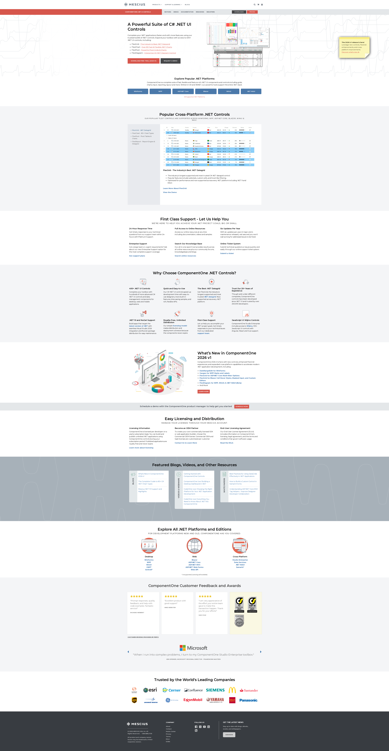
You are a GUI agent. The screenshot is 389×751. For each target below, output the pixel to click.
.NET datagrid (210, 297)
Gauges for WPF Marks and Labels (215, 373)
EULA (168, 739)
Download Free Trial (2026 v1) (143, 61)
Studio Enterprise (240, 560)
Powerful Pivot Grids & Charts (154, 50)
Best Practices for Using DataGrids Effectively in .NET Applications (243, 475)
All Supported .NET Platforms (194, 97)
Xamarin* (240, 567)
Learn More (204, 391)
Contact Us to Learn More (186, 443)
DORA (168, 741)
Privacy (168, 734)
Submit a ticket (227, 253)
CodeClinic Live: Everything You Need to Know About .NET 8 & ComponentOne (196, 501)
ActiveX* (149, 570)
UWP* (148, 567)
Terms (168, 736)
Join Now (229, 734)
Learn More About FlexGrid (175, 188)
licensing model (180, 326)
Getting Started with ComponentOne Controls (194, 475)
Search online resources (185, 256)
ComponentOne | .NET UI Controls (138, 12)
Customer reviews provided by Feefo (143, 637)
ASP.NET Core (183, 91)
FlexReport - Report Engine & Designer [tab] (143, 143)
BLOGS (187, 4)
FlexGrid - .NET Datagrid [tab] (141, 130)
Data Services (240, 562)
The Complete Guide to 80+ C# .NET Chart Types (151, 482)
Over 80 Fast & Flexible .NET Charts (157, 47)
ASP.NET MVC (194, 565)
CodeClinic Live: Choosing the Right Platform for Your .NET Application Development (198, 491)
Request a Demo (170, 61)
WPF (160, 91)
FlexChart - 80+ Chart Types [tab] (143, 133)
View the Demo (170, 192)
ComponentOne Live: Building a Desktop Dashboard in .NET (197, 482)
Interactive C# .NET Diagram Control (160, 53)
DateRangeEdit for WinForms (212, 371)
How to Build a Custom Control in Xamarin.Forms (243, 482)
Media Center (171, 731)
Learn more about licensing (141, 448)
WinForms (138, 91)
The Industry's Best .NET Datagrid (155, 44)
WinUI (228, 91)
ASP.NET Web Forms (194, 567)
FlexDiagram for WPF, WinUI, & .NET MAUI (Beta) (221, 383)
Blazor (205, 91)
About (168, 726)
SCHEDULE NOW (242, 406)
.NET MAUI (251, 91)
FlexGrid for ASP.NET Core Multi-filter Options (219, 376)
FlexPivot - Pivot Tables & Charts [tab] (141, 137)
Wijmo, (250, 326)
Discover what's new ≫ (350, 52)
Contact (169, 729)
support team (203, 333)
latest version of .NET (138, 326)
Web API (194, 570)
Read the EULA (226, 443)
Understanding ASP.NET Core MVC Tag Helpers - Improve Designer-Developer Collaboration (243, 491)
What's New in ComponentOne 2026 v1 (151, 475)
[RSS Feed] (196, 730)
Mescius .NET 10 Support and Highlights (150, 490)
